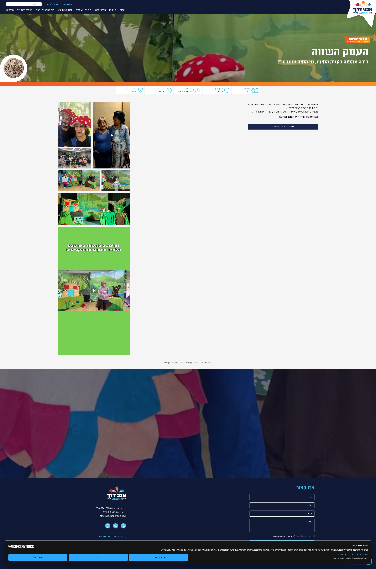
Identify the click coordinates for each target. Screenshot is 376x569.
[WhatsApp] (107, 525)
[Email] (123, 525)
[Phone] (115, 525)
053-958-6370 (110, 512)
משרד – (122, 512)
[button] (122, 10)
